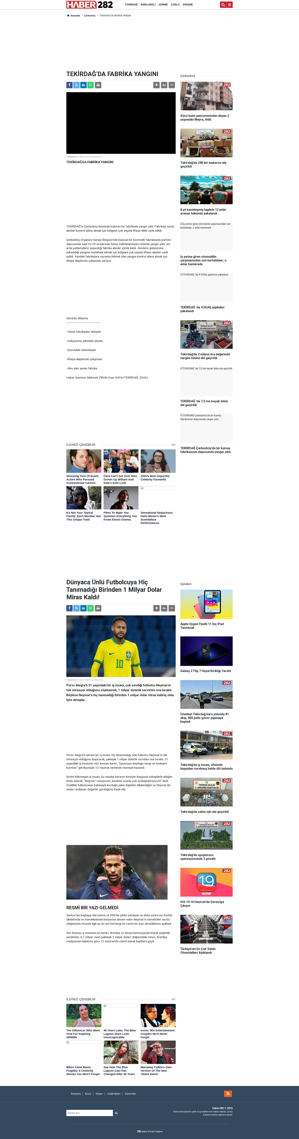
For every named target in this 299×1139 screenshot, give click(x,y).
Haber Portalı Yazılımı (152, 1131)
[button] (156, 85)
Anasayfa (75, 15)
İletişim (99, 1094)
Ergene (188, 4)
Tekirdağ (131, 4)
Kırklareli (148, 4)
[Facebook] (69, 85)
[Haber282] (89, 4)
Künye (88, 1094)
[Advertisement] (149, 44)
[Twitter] (76, 85)
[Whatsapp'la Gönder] (90, 85)
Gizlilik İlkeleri (113, 1094)
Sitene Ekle (130, 1094)
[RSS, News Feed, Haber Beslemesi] (228, 1094)
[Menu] (229, 5)
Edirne (163, 4)
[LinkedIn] (83, 85)
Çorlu (175, 4)
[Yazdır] (98, 85)
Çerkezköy (89, 15)
